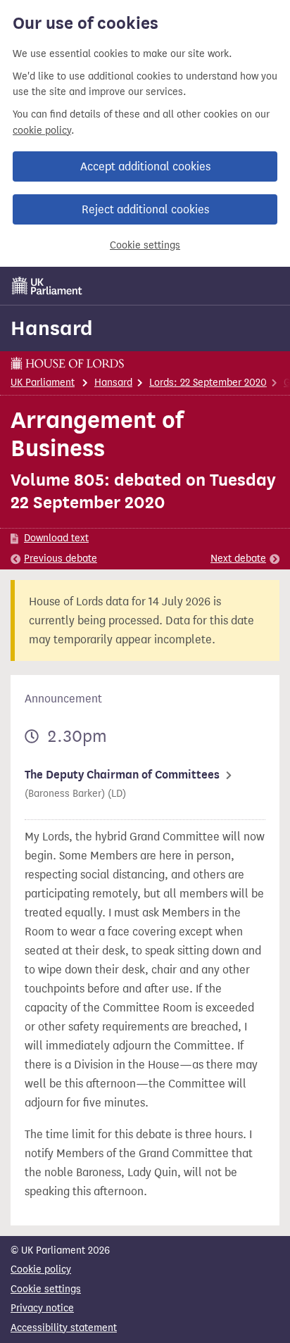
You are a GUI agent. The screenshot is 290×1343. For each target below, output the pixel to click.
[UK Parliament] (47, 285)
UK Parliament (43, 383)
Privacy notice (42, 1308)
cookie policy (42, 131)
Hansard (52, 328)
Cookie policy (41, 1269)
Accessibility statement (64, 1328)
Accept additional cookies (145, 166)
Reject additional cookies (145, 209)
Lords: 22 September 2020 (208, 383)
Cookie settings (145, 245)
